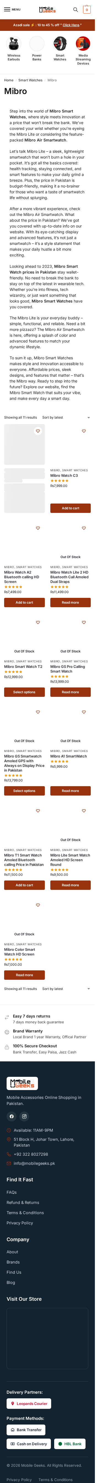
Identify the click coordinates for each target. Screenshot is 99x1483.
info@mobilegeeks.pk (34, 1163)
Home (8, 80)
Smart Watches (30, 80)
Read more (70, 602)
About (12, 1251)
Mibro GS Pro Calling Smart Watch (67, 668)
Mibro (55, 470)
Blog (11, 1282)
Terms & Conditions (25, 1212)
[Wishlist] (38, 431)
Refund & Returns (23, 1202)
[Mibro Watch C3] (70, 444)
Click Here (71, 25)
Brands (13, 1262)
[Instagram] (24, 1116)
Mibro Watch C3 (64, 475)
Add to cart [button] (70, 508)
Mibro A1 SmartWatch (68, 756)
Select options (24, 692)
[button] (86, 10)
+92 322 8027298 (31, 1154)
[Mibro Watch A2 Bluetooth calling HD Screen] (24, 541)
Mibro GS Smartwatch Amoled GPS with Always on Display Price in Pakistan (24, 763)
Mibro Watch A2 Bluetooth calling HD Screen (21, 577)
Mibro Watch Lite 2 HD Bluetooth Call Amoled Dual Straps (69, 577)
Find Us (14, 1272)
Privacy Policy (20, 1222)
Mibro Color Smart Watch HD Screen (19, 951)
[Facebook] (11, 1116)
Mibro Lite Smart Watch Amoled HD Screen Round (70, 860)
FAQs (12, 1192)
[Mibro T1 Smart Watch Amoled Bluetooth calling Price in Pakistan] (24, 824)
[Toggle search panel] (75, 9)
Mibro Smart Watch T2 (23, 666)
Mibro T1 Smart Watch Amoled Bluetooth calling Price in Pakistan (24, 860)
